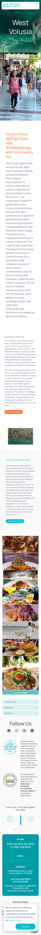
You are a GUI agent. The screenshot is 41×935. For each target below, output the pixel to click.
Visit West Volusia (14, 521)
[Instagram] (24, 730)
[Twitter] (16, 730)
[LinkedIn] (32, 730)
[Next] (31, 819)
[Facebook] (9, 730)
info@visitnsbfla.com (20, 860)
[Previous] (10, 819)
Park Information (13, 412)
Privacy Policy (14, 920)
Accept (25, 927)
